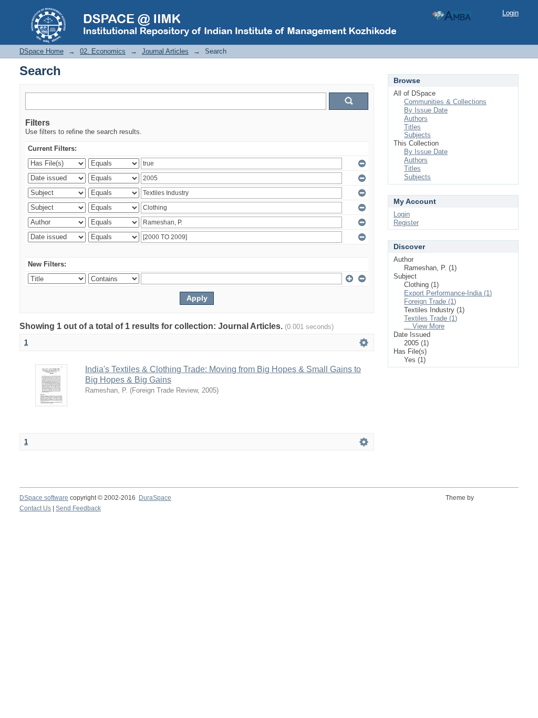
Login (510, 13)
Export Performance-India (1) (448, 293)
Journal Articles (165, 51)
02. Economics (103, 51)
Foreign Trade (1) (430, 301)
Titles (412, 127)
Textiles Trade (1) (430, 318)
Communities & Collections (445, 102)
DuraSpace (155, 497)
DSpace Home (41, 51)
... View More (424, 326)
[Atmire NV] (498, 503)
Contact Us (35, 508)
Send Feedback (78, 508)
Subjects (417, 135)
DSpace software (43, 497)
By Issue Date (426, 110)
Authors (416, 118)
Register (406, 223)
